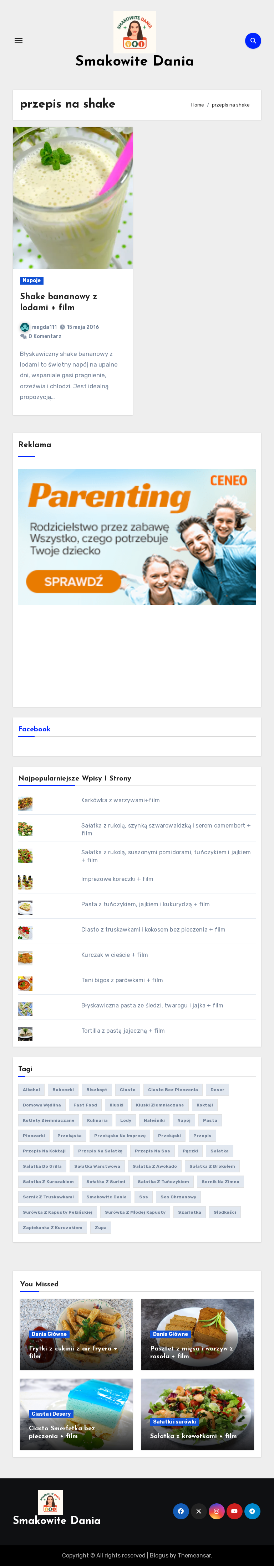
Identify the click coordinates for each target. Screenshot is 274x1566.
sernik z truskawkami (48, 1196)
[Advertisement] (138, 655)
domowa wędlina (42, 1105)
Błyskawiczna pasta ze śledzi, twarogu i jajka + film (152, 1005)
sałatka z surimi (105, 1181)
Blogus (159, 1555)
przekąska (69, 1135)
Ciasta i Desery (51, 1414)
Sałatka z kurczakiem (48, 1181)
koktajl (205, 1105)
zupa (101, 1227)
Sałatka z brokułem (212, 1166)
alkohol (31, 1089)
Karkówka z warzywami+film (120, 800)
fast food (85, 1105)
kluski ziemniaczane (160, 1105)
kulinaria (97, 1120)
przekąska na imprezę (120, 1135)
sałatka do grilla (42, 1166)
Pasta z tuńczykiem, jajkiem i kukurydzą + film (145, 904)
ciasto (128, 1089)
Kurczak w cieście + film (114, 954)
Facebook (34, 729)
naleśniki (154, 1120)
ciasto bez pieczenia (173, 1089)
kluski (116, 1105)
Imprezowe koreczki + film (117, 879)
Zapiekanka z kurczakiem (52, 1227)
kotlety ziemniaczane (49, 1120)
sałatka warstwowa (97, 1166)
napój (184, 1120)
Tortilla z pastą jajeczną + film (123, 1030)
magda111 (44, 327)
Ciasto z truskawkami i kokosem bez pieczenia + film (153, 929)
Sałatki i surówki (174, 1422)
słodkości (225, 1212)
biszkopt (96, 1089)
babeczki (63, 1089)
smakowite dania (106, 1196)
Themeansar (194, 1555)
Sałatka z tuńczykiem (163, 1181)
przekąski (169, 1135)
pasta (210, 1120)
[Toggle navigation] (18, 40)
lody (125, 1120)
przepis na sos (152, 1150)
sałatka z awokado (155, 1166)
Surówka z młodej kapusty (135, 1212)
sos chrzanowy (178, 1196)
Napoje (32, 281)
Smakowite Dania (134, 62)
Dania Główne (49, 1334)
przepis (202, 1135)
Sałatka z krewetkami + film (193, 1436)
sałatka (219, 1150)
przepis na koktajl (44, 1150)
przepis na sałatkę (100, 1150)
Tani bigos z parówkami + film (122, 980)
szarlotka (189, 1212)
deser (217, 1089)
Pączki (190, 1150)
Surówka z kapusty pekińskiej (57, 1212)
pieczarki (34, 1135)
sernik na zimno (220, 1181)
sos (143, 1196)
